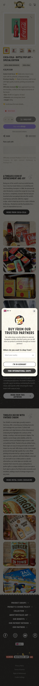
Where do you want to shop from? (17, 350)
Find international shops (19, 371)
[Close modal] (34, 311)
